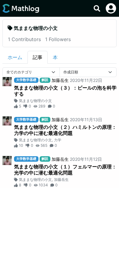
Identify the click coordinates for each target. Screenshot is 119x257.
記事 (37, 57)
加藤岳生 (60, 80)
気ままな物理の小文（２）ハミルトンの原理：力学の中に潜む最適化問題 (65, 130)
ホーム (15, 57)
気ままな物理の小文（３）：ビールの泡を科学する (65, 91)
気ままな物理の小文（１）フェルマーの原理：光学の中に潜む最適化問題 (65, 170)
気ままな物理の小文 (35, 100)
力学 (57, 140)
